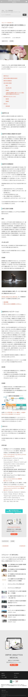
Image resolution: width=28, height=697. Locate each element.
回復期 (7, 101)
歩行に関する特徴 (8, 83)
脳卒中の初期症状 (8, 80)
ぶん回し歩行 (9, 87)
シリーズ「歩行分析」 (9, 10)
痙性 (7, 85)
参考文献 (8, 106)
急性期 (7, 98)
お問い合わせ (4, 690)
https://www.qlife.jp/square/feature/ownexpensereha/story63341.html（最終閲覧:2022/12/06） (15, 488)
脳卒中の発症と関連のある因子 (11, 78)
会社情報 (3, 675)
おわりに (5, 103)
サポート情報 (4, 677)
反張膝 (7, 90)
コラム (3, 10)
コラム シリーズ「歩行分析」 (7, 22)
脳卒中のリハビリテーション (10, 96)
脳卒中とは (6, 75)
